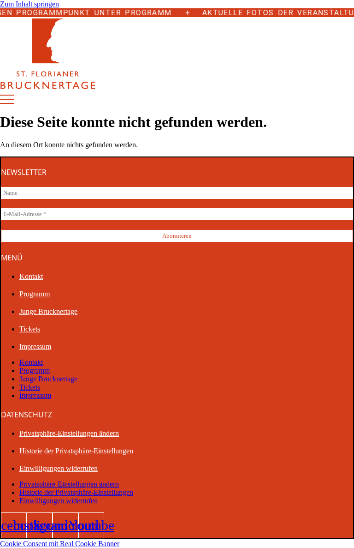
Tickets (29, 329)
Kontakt (31, 276)
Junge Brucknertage (48, 311)
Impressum (35, 346)
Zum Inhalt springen (29, 4)
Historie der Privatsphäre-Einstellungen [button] (76, 451)
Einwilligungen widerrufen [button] (58, 468)
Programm (34, 294)
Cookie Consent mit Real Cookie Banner (59, 544)
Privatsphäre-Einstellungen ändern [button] (69, 433)
